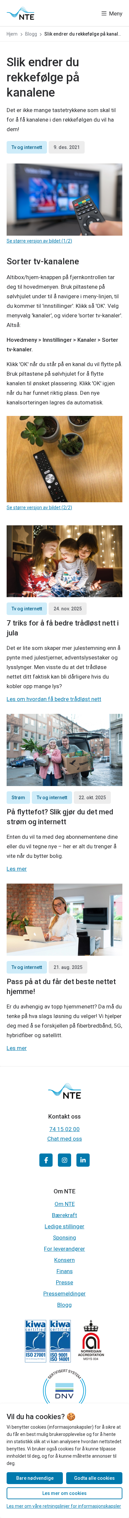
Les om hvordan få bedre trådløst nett (54, 699)
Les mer (17, 868)
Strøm (18, 797)
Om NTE (65, 1204)
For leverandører (64, 1248)
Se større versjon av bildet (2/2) (39, 507)
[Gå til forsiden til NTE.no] (64, 1096)
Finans (65, 1271)
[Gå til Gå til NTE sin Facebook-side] (46, 1160)
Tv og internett (27, 147)
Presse (64, 1282)
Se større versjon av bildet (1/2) (39, 241)
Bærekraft (64, 1215)
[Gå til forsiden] (20, 13)
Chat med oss (64, 1138)
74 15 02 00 (64, 1129)
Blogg (64, 1304)
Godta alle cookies (94, 1478)
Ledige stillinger (64, 1226)
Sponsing (64, 1237)
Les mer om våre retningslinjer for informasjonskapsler (64, 1506)
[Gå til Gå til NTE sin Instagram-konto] (64, 1160)
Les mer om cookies (64, 1493)
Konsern (64, 1260)
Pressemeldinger (64, 1293)
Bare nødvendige (35, 1478)
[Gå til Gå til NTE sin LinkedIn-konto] (83, 1160)
